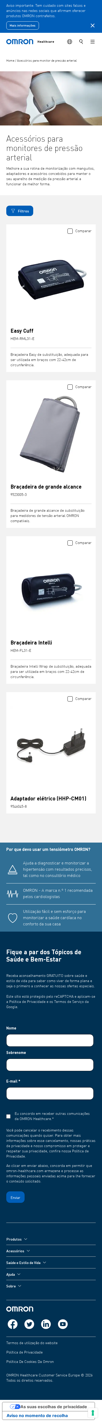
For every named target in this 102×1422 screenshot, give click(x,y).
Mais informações (23, 25)
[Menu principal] (92, 42)
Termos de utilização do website (32, 1343)
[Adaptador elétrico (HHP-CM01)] (51, 746)
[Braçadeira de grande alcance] (51, 434)
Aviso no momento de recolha (37, 1415)
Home (10, 60)
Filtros (23, 210)
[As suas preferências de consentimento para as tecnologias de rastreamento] (93, 1413)
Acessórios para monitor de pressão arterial (47, 60)
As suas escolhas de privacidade (53, 1406)
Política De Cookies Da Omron (30, 1362)
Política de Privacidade (24, 1352)
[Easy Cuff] (51, 278)
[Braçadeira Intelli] (51, 590)
